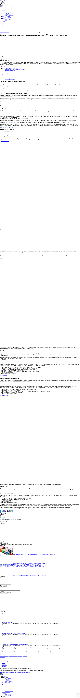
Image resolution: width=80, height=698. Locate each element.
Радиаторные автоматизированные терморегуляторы (15, 69)
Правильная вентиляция (9, 72)
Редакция (4, 666)
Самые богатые (8, 29)
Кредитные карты (8, 19)
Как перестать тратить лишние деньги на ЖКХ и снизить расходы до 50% (26, 564)
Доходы (3, 21)
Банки (3, 18)
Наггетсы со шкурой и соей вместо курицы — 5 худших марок (14, 656)
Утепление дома (5, 74)
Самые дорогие (8, 27)
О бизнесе (7, 13)
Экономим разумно (6, 25)
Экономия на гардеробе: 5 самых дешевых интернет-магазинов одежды (16, 650)
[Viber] (9, 511)
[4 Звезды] (15, 519)
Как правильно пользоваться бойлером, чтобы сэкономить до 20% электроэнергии (24, 565)
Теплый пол (7, 73)
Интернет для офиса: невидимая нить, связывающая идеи (13, 633)
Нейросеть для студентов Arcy (8, 622)
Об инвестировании (6, 16)
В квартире (7, 76)
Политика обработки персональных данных (21, 672)
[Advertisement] (35, 44)
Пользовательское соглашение (6, 672)
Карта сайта (4, 665)
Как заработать (8, 12)
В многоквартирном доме (10, 79)
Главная (4, 10)
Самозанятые (7, 14)
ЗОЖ (1, 656)
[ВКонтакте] (0, 511)
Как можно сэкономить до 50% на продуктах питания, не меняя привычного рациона (30, 563)
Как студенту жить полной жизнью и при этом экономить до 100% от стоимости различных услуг (24, 566)
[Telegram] (12, 511)
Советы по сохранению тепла (8, 75)
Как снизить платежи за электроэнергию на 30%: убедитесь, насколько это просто (29, 575)
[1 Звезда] (2, 519)
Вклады (6, 20)
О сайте (3, 663)
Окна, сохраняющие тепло (10, 70)
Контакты (4, 664)
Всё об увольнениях (9, 15)
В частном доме (8, 77)
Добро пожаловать (3, 6)
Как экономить (6, 32)
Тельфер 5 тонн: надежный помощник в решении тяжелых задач (15, 644)
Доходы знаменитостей (9, 22)
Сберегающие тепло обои (10, 71)
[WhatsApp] (10, 511)
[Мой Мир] (4, 511)
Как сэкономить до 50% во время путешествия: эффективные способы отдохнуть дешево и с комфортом (34, 554)
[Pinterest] (5, 511)
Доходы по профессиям (9, 23)
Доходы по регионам (9, 24)
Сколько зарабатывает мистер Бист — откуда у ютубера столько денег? (16, 647)
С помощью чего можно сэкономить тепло (10, 68)
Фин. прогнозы (8, 17)
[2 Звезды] (6, 519)
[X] (7, 511)
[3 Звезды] (11, 519)
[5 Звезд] (19, 519)
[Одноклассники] (2, 511)
